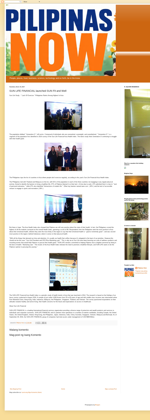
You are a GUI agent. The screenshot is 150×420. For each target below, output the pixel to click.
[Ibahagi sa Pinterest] (45, 323)
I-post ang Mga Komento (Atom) (31, 392)
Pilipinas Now (142, 268)
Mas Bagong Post (15, 389)
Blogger (97, 405)
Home (63, 389)
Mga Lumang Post (111, 389)
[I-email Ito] (36, 323)
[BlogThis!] (39, 323)
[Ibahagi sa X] (41, 323)
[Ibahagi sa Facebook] (43, 323)
